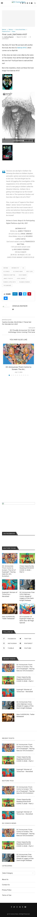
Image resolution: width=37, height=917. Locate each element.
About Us (5, 879)
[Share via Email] (6, 298)
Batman (5, 268)
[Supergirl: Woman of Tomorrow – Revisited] (8, 693)
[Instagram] (17, 907)
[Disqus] (18, 407)
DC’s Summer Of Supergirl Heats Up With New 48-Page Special (27, 620)
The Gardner (7, 285)
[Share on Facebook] (20, 294)
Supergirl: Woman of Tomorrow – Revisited (24, 691)
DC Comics (6, 271)
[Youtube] (31, 3)
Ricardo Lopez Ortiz (9, 282)
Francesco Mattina (9, 275)
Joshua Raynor (9, 37)
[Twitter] (14, 907)
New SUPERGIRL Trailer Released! (25, 715)
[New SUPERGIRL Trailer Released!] (8, 717)
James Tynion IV (8, 278)
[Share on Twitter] (25, 294)
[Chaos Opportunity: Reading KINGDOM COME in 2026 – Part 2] (8, 680)
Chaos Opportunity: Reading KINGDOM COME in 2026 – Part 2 (24, 679)
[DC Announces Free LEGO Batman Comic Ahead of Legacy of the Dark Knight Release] (8, 705)
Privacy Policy (6, 890)
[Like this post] (15, 294)
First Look (29, 271)
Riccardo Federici (24, 282)
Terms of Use (6, 895)
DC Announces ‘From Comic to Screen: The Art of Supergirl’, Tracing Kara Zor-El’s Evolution (25, 668)
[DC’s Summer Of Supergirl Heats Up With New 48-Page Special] (27, 609)
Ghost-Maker (23, 275)
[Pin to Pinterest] (29, 294)
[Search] (35, 3)
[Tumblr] (29, 3)
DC (23, 268)
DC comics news (18, 271)
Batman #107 (22, 48)
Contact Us (6, 885)
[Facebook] (11, 907)
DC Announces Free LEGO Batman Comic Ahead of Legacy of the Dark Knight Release (25, 705)
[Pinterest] (27, 3)
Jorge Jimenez (21, 278)
